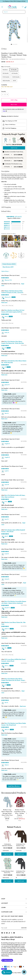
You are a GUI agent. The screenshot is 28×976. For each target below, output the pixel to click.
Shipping (3, 116)
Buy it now (14, 104)
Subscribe (24, 928)
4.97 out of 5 (18, 216)
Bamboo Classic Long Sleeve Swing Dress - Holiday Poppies (19, 812)
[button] (7, 221)
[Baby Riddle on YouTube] (14, 933)
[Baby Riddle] (12, 7)
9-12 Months (6, 77)
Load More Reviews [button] (14, 786)
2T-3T (14, 81)
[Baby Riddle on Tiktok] (9, 933)
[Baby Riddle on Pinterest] (7, 933)
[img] (14, 217)
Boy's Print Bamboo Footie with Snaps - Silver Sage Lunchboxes (13, 496)
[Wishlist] (22, 6)
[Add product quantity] (7, 94)
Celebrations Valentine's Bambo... (7, 844)
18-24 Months (6, 81)
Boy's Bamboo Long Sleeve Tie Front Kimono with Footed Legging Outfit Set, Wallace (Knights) (12, 311)
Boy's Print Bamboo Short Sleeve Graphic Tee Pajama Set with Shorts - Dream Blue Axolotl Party (13, 680)
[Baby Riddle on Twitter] (12, 933)
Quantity (3, 91)
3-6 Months (6, 73)
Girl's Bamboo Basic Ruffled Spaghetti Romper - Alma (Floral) (13, 530)
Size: (5, 66)
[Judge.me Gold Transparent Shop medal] (14, 255)
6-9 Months (15, 73)
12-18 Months (15, 77)
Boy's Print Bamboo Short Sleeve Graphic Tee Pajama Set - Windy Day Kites (12, 342)
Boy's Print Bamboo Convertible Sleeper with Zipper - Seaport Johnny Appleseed (13, 602)
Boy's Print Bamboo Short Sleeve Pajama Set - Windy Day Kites (13, 361)
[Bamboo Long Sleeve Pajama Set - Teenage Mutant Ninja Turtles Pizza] (7, 802)
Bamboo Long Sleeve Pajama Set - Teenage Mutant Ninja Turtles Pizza (7, 812)
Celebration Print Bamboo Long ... (14, 164)
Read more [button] (4, 302)
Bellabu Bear (4, 59)
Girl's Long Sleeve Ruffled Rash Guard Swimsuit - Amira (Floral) (13, 660)
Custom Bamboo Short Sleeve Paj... (14, 157)
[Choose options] (11, 806)
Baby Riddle (17, 973)
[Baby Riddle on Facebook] (2, 933)
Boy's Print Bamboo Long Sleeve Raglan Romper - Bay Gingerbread (13, 724)
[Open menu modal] (2, 6)
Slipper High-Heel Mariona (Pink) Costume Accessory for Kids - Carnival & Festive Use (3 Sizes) (12, 292)
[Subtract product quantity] (2, 94)
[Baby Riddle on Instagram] (5, 933)
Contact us (13, 128)
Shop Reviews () (8, 267)
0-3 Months (14, 70)
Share (5, 49)
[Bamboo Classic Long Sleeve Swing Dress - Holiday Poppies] (19, 802)
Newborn (5, 70)
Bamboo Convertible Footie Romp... (14, 151)
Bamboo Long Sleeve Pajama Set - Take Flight (13, 623)
